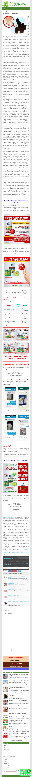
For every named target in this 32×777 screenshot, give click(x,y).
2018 (5, 749)
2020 (5, 745)
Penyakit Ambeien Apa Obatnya (14, 589)
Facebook (10, 570)
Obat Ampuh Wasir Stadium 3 (14, 583)
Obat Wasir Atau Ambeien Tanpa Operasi (18, 680)
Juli (5, 759)
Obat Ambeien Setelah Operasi (16, 707)
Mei (5, 761)
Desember (6, 751)
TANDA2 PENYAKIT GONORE (9, 756)
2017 (5, 765)
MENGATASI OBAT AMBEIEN (23, 557)
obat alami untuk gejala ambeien (10, 517)
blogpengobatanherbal (8, 558)
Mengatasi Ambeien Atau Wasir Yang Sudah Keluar (18, 601)
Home (4, 11)
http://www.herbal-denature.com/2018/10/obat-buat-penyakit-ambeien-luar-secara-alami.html (16, 551)
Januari (5, 763)
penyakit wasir (9, 11)
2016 (5, 767)
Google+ (15, 570)
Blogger (20, 740)
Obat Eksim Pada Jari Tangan (15, 720)
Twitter (19, 570)
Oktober (6, 753)
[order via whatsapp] (25, 775)
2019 (5, 747)
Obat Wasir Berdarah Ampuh (13, 595)
